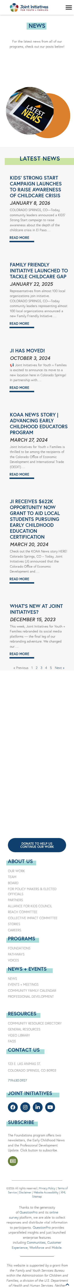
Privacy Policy (47, 1188)
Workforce (36, 1247)
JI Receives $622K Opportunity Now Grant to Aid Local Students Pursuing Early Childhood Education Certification (35, 519)
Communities (36, 1242)
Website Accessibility (46, 1192)
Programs (21, 938)
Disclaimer (25, 1192)
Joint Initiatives (30, 1093)
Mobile (57, 1247)
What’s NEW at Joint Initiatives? (36, 609)
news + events (27, 968)
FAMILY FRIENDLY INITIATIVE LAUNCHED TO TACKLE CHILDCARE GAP (39, 270)
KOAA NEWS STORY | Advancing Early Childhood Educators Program (39, 423)
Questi (37, 1227)
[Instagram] (25, 1107)
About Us (20, 861)
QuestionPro (28, 1212)
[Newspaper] (13, 1161)
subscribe (21, 1122)
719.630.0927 (17, 1080)
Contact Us (24, 1049)
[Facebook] (13, 1107)
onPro (46, 1227)
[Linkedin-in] (38, 1107)
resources (22, 1013)
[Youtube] (50, 1107)
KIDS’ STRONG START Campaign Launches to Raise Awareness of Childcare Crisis (36, 186)
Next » (59, 668)
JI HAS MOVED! (27, 350)
